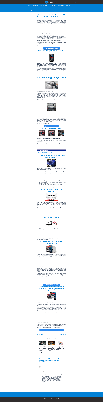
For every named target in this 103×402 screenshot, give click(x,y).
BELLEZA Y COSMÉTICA (60, 5)
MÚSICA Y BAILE (52, 5)
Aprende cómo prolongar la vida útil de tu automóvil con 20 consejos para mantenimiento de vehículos (51, 348)
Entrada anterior (40, 334)
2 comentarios (39, 18)
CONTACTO (30, 10)
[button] (75, 2)
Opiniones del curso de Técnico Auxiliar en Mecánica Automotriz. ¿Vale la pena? (60, 348)
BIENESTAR (68, 5)
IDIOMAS (29, 5)
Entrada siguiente (63, 334)
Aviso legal (57, 394)
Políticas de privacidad (44, 394)
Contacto (60, 394)
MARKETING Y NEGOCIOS (37, 5)
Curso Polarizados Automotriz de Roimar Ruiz (45, 152)
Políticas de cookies (52, 394)
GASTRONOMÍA (45, 5)
